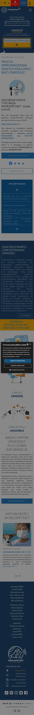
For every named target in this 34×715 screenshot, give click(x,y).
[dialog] (17, 357)
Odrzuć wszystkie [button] (17, 365)
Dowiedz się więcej (25, 356)
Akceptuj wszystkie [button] (17, 361)
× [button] (30, 344)
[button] (17, 370)
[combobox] (27, 344)
